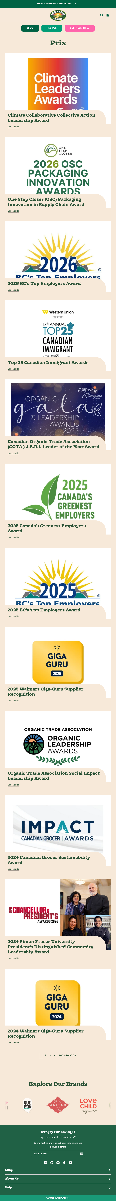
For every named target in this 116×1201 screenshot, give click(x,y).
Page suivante (66, 1056)
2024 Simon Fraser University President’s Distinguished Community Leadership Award (50, 947)
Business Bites (79, 28)
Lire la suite (13, 127)
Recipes (52, 28)
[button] (101, 15)
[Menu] (8, 15)
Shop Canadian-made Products (57, 4)
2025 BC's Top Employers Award (44, 610)
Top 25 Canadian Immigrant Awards (48, 363)
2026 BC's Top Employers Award (44, 284)
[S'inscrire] (82, 1154)
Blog (30, 28)
